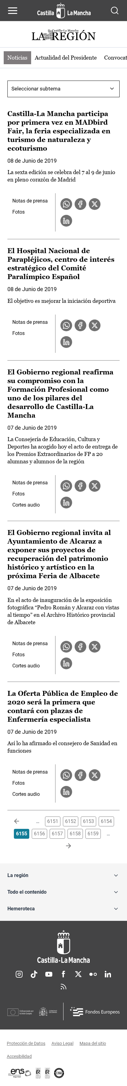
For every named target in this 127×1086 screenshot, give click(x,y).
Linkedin (107, 974)
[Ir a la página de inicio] (64, 10)
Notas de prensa (30, 201)
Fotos (18, 212)
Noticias (17, 57)
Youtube (48, 974)
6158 (75, 834)
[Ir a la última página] (63, 846)
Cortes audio (26, 505)
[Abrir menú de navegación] (12, 10)
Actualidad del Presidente (66, 57)
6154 (106, 821)
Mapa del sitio (93, 1043)
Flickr (93, 974)
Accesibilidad (19, 1056)
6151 (52, 821)
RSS (63, 986)
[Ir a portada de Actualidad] (63, 36)
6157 (57, 834)
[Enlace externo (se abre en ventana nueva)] (47, 1073)
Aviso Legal (62, 1043)
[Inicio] (63, 946)
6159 (93, 834)
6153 (88, 821)
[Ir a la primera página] (21, 821)
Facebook (63, 974)
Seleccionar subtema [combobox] (35, 89)
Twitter (78, 974)
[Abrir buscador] (114, 10)
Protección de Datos (26, 1043)
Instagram (19, 974)
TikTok (34, 974)
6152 (70, 821)
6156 (39, 834)
